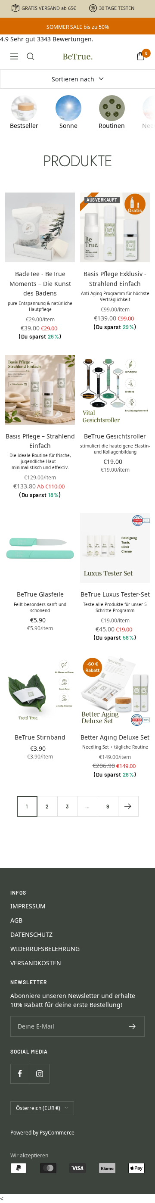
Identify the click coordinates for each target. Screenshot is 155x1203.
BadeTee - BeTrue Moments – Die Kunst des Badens (40, 283)
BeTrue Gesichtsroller (115, 436)
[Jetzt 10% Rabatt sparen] (132, 1026)
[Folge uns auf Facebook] (20, 1073)
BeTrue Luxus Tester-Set (115, 594)
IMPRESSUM (28, 906)
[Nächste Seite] (128, 806)
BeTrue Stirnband (40, 737)
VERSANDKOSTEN (35, 963)
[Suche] (30, 56)
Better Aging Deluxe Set (115, 737)
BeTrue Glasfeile (40, 594)
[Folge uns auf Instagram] (39, 1073)
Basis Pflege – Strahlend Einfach (40, 441)
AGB (16, 920)
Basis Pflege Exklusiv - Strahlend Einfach (115, 278)
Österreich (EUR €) (38, 1108)
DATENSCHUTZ (31, 934)
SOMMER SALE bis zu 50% (77, 27)
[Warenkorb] (140, 56)
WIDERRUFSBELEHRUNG (45, 949)
